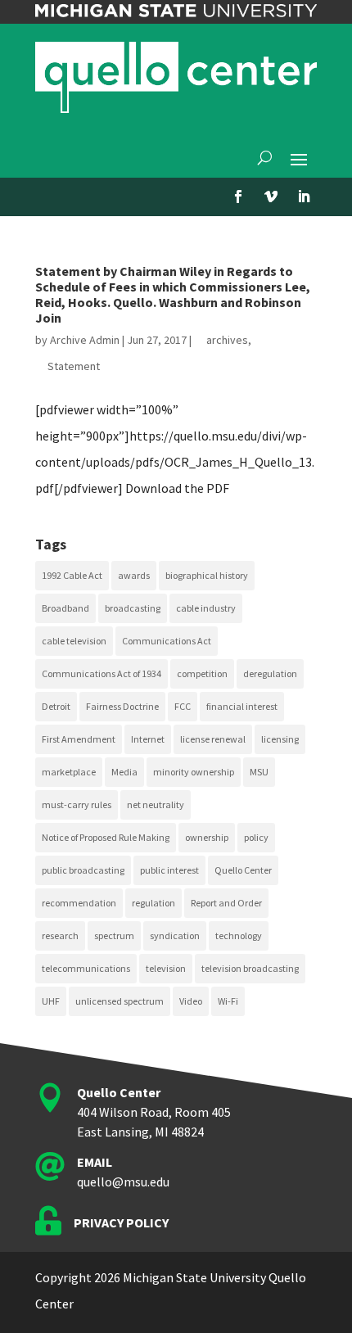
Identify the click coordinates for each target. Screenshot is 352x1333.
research (60, 935)
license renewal (213, 739)
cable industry (206, 608)
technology (238, 935)
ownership (206, 837)
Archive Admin (85, 339)
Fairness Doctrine (122, 706)
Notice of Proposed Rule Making (105, 837)
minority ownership (193, 772)
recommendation (79, 903)
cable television (74, 641)
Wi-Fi (228, 1001)
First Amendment (78, 739)
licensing (280, 739)
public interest (169, 870)
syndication (175, 935)
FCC (182, 706)
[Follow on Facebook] (238, 196)
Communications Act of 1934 (101, 673)
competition (202, 673)
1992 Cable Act (72, 575)
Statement (73, 366)
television (166, 968)
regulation (153, 903)
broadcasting (132, 608)
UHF (51, 1001)
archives (227, 339)
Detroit (56, 706)
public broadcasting (83, 870)
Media (124, 772)
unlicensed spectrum (119, 1001)
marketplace (69, 772)
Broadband (65, 608)
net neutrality (155, 804)
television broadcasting (250, 968)
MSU (259, 772)
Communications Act (166, 641)
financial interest (242, 706)
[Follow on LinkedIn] (304, 196)
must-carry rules (76, 804)
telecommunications (86, 968)
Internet (148, 739)
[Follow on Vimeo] (271, 196)
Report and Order (226, 903)
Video (190, 1001)
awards (134, 575)
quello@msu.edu (123, 1181)
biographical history (206, 575)
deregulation (270, 673)
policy (256, 837)
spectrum (114, 935)
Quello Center (243, 870)
